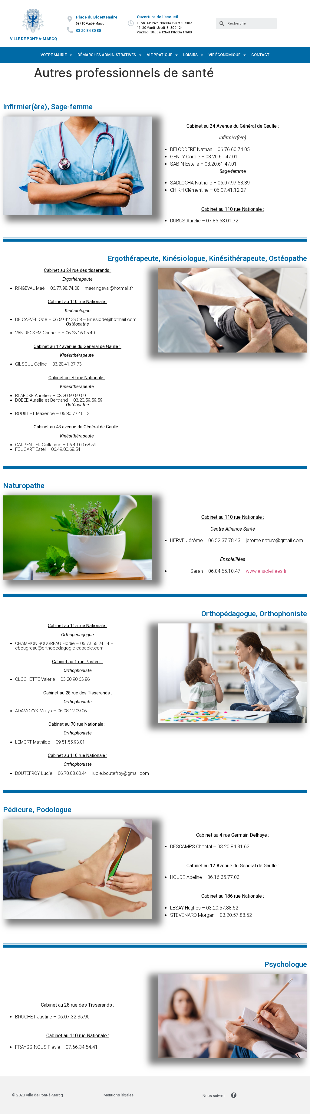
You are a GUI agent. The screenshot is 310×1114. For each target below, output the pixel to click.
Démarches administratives (107, 54)
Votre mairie (54, 54)
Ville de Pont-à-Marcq (33, 38)
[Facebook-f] (233, 1095)
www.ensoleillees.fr (266, 571)
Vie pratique (159, 54)
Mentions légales (119, 1095)
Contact (260, 54)
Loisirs (190, 54)
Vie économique (224, 54)
